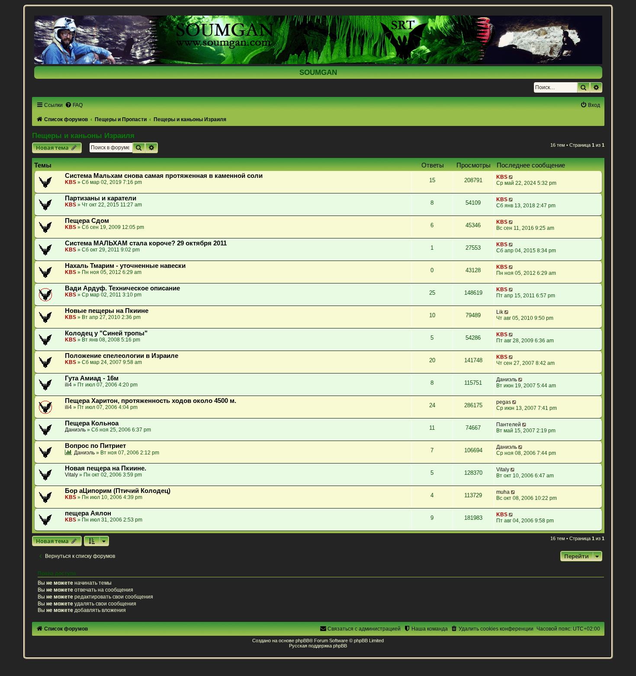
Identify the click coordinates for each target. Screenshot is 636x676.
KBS (70, 182)
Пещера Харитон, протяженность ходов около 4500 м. (150, 400)
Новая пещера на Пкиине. (105, 468)
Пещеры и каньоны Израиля (83, 135)
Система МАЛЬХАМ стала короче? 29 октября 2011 (146, 243)
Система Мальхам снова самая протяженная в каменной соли (164, 175)
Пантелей (508, 425)
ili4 (68, 385)
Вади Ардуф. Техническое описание (122, 288)
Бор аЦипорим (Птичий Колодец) (117, 490)
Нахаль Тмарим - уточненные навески (125, 265)
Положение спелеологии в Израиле (121, 355)
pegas (503, 402)
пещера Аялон (88, 513)
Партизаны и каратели (100, 198)
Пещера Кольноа (92, 423)
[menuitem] (74, 105)
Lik (499, 312)
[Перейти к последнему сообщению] (511, 177)
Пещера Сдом (87, 220)
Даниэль (506, 380)
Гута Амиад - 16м (92, 378)
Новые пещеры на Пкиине (106, 310)
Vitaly (71, 475)
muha (503, 492)
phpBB (302, 640)
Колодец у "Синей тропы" (106, 333)
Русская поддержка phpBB (318, 645)
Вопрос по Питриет (95, 445)
